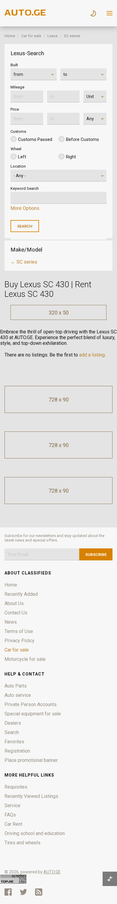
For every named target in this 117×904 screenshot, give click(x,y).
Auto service (17, 695)
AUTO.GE (52, 872)
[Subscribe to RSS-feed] (40, 892)
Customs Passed (35, 139)
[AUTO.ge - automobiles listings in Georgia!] (25, 14)
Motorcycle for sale (25, 659)
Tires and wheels (22, 843)
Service (12, 805)
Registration (17, 751)
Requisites (15, 787)
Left (22, 157)
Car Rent (13, 824)
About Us (14, 603)
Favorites (14, 741)
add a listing (92, 355)
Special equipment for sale (32, 714)
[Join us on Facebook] (8, 892)
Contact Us (15, 613)
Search (11, 732)
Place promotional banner (31, 760)
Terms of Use (18, 631)
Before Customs (82, 139)
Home (9, 36)
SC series (72, 36)
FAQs (10, 815)
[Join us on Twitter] (23, 892)
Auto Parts (15, 686)
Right (71, 157)
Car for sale (31, 36)
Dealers (12, 723)
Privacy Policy (19, 640)
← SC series (23, 262)
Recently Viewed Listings (31, 796)
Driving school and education (34, 833)
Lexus (52, 36)
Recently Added (21, 594)
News (10, 622)
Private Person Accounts (30, 704)
